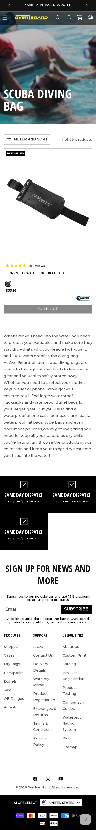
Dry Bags (12, 664)
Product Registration (44, 697)
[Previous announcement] (9, 5)
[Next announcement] (86, 5)
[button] (58, 17)
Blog (67, 738)
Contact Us (43, 655)
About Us (71, 647)
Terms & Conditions (43, 726)
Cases (9, 655)
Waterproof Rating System (73, 723)
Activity (10, 707)
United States (61, 803)
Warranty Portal (41, 682)
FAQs (38, 647)
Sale (7, 690)
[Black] (8, 284)
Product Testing (70, 690)
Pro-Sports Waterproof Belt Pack (35, 273)
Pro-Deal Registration (73, 676)
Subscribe (76, 609)
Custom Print (74, 655)
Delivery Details (40, 667)
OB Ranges (14, 698)
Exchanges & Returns (44, 712)
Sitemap (70, 747)
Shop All (11, 647)
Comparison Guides (73, 705)
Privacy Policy (39, 741)
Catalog (69, 664)
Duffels (10, 681)
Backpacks (13, 673)
